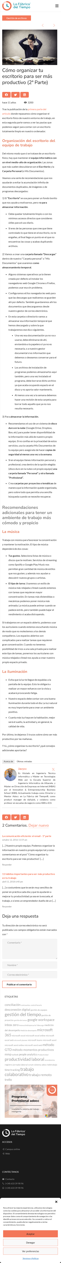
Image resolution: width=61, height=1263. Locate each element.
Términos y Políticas (31, 1258)
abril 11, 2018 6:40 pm (12, 881)
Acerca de (8, 761)
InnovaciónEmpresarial (27, 1025)
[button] (56, 1201)
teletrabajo (52, 1064)
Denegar (30, 1242)
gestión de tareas (20, 1020)
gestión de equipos (39, 1010)
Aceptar (30, 1233)
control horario (36, 1005)
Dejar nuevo (38, 825)
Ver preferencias (30, 1251)
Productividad (43, 1055)
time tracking (12, 1069)
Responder (7, 864)
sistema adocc (40, 1064)
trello (8, 1079)
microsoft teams (35, 1040)
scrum (31, 1064)
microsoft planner (20, 1040)
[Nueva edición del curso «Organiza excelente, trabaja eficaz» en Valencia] (16, 25)
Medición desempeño (28, 1030)
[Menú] (57, 6)
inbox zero (12, 1025)
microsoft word (49, 1040)
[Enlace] (16, 6)
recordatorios (50, 1060)
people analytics (28, 1054)
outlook (15, 1054)
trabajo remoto (40, 1075)
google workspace (41, 1019)
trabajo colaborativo (19, 1071)
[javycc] (10, 779)
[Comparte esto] (6, 95)
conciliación (12, 1004)
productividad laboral (24, 1059)
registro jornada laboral (16, 1064)
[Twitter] (53, 769)
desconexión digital (17, 1009)
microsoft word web (33, 1045)
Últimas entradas (24, 761)
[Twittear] (15, 95)
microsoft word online (14, 1045)
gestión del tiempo (23, 1014)
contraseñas (25, 1005)
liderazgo (40, 1025)
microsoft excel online (35, 1035)
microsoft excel (18, 1035)
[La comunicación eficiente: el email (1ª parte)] (43, 25)
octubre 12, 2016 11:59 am (14, 840)
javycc (22, 768)
